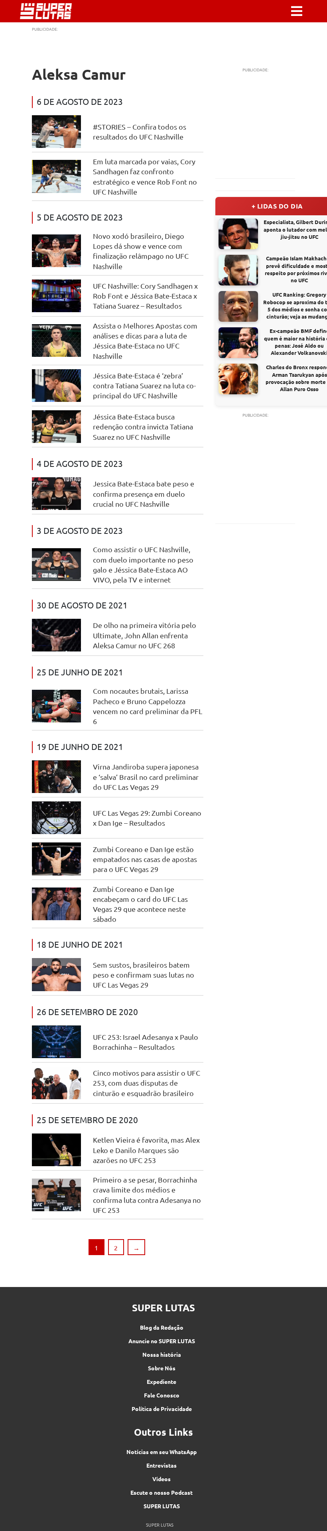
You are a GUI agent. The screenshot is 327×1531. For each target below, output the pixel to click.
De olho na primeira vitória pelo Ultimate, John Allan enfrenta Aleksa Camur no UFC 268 (144, 635)
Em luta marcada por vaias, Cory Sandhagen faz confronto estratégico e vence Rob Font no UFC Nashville (145, 176)
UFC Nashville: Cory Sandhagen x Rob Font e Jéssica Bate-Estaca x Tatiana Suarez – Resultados (145, 295)
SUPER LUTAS (162, 1505)
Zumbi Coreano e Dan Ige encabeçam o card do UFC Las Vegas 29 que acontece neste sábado (140, 904)
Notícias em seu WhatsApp (161, 1451)
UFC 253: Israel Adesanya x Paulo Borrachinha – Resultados (145, 1042)
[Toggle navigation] (296, 11)
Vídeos (161, 1478)
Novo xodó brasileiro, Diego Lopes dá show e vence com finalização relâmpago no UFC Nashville (141, 251)
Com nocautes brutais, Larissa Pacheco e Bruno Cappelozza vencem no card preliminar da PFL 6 (147, 706)
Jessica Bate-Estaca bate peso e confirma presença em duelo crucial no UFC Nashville (143, 493)
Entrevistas (161, 1465)
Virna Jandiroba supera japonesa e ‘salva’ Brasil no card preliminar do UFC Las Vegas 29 (146, 776)
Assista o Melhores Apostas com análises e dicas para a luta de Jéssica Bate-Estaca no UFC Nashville (145, 340)
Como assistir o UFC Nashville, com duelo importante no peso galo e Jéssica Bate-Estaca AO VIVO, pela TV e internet (143, 564)
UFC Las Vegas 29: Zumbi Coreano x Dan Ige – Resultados (147, 818)
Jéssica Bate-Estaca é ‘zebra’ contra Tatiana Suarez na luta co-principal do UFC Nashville (144, 385)
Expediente (161, 1381)
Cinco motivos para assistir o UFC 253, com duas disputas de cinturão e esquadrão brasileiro (146, 1083)
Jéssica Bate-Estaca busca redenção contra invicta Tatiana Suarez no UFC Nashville (143, 426)
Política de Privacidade (162, 1408)
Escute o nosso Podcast (161, 1492)
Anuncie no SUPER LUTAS (161, 1340)
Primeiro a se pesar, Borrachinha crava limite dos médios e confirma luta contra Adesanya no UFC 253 (147, 1194)
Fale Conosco (161, 1395)
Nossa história (161, 1354)
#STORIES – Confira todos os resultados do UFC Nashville (139, 131)
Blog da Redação (161, 1327)
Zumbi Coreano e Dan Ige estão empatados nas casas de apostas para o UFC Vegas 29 (145, 859)
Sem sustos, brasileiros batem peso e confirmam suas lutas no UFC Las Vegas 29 (143, 974)
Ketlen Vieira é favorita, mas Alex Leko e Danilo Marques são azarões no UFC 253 (146, 1149)
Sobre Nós (161, 1368)
